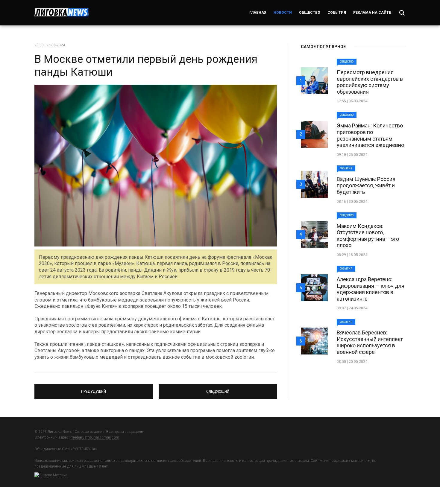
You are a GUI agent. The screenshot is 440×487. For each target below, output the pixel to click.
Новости (283, 12)
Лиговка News (61, 12)
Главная (257, 12)
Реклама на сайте (372, 12)
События (336, 12)
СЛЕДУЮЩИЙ (218, 389)
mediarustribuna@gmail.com (95, 437)
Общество (309, 12)
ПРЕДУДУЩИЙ (93, 389)
